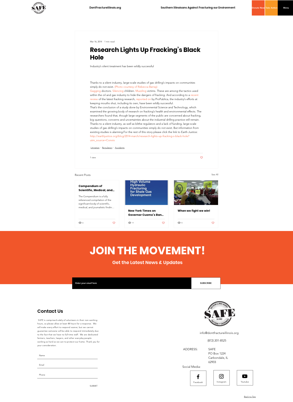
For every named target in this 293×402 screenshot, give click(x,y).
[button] (258, 8)
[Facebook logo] (198, 377)
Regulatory (107, 147)
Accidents (120, 147)
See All (215, 174)
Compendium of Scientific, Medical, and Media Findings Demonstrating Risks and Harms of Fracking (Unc (95, 188)
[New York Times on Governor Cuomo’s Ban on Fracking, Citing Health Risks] (147, 192)
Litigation (95, 147)
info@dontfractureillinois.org (219, 333)
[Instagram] (221, 376)
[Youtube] (245, 376)
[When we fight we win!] (196, 192)
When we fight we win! (194, 211)
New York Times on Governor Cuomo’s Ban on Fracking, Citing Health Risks (145, 213)
